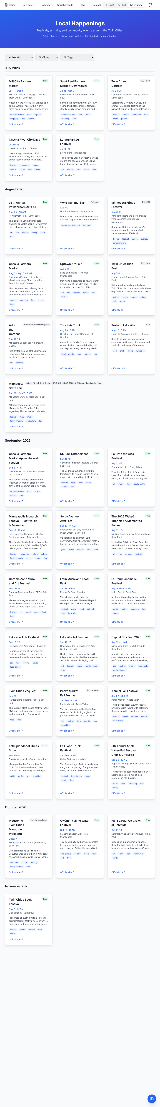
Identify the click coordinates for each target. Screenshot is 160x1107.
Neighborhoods (65, 5)
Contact (97, 5)
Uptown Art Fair (71, 264)
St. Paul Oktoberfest (74, 454)
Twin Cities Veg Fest (23, 691)
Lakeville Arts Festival (24, 637)
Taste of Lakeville (123, 325)
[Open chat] (152, 1098)
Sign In (151, 5)
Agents (46, 5)
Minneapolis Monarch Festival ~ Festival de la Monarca (23, 521)
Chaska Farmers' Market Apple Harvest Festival (23, 458)
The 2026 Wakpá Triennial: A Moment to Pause (126, 521)
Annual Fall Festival (124, 691)
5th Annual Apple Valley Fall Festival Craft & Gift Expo (123, 750)
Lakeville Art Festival (74, 637)
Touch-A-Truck (70, 325)
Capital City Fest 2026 (126, 637)
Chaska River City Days (24, 139)
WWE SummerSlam (73, 202)
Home (12, 5)
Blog (83, 5)
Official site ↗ (16, 124)
